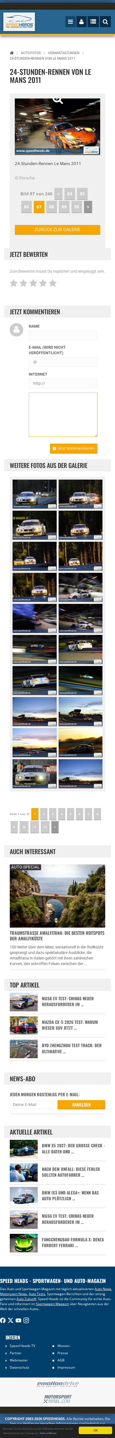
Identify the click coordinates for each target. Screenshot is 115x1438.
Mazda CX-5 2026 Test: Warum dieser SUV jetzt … (70, 1025)
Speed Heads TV (22, 1345)
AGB (61, 1360)
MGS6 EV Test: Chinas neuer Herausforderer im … (68, 1001)
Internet (38, 374)
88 (51, 206)
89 (64, 206)
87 (39, 206)
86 (26, 206)
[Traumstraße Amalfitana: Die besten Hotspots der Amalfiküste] (57, 895)
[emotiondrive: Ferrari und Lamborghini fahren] (57, 1385)
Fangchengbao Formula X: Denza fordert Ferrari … (73, 1242)
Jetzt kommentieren (76, 448)
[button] (21, 126)
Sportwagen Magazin (52, 1304)
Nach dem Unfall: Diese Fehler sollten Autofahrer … (71, 1172)
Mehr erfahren (48, 1433)
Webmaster (19, 1360)
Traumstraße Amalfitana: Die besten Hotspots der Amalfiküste (57, 936)
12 (45, 827)
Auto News (103, 1289)
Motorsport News (13, 1294)
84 (69, 193)
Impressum (66, 1367)
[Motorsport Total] (57, 1399)
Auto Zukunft (26, 1299)
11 (34, 827)
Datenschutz (19, 1367)
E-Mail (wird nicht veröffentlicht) (47, 350)
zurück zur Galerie (57, 229)
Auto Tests (37, 1294)
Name (34, 326)
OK (96, 1430)
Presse (63, 1353)
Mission (64, 1345)
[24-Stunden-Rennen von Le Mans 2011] (35, 494)
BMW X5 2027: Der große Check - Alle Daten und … (73, 1148)
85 (82, 193)
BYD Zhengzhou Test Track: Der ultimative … (72, 1048)
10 (24, 827)
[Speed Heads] (19, 21)
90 (76, 206)
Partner (15, 1353)
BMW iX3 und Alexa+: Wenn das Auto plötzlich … (70, 1195)
